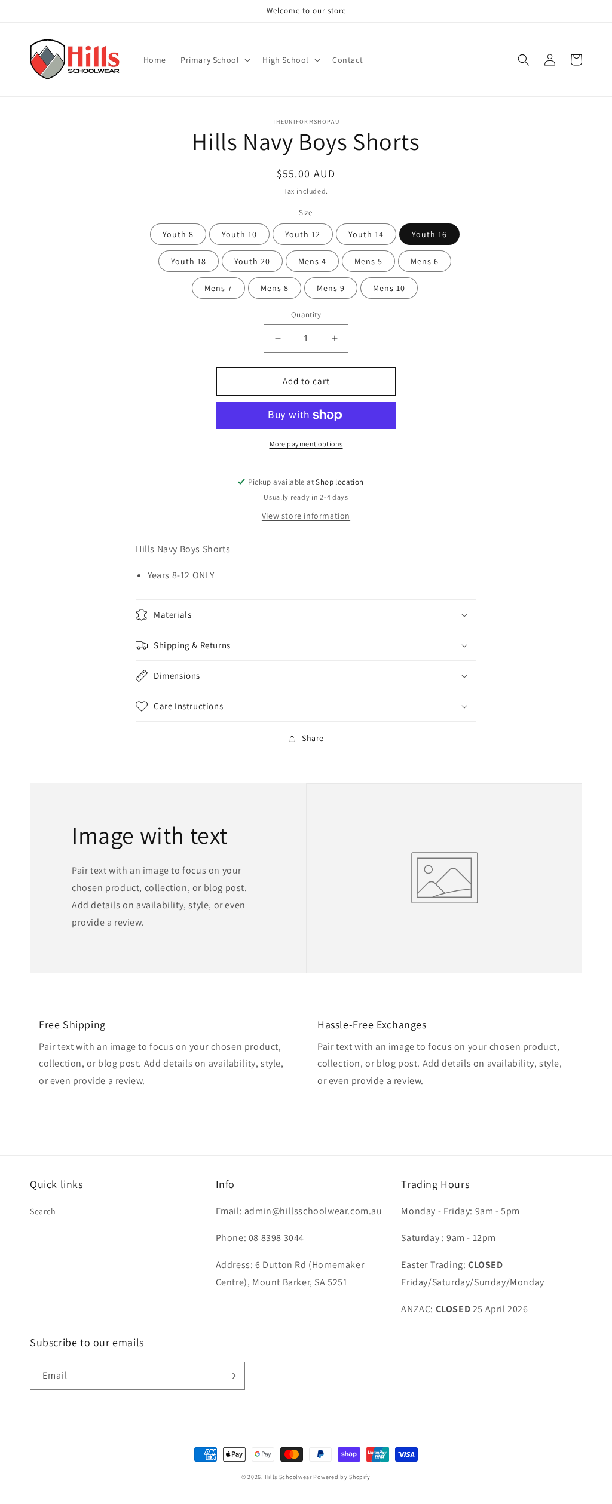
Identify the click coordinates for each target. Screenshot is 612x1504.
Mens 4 (312, 261)
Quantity (306, 315)
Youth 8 (178, 234)
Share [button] (313, 738)
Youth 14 (366, 234)
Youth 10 (239, 234)
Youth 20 (252, 261)
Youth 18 (188, 261)
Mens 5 (368, 261)
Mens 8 (275, 288)
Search (43, 1211)
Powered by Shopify (342, 1477)
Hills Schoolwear (288, 1477)
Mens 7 (218, 288)
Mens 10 (389, 288)
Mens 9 (331, 288)
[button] (214, 59)
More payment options (306, 443)
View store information (306, 515)
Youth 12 (302, 234)
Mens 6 (425, 261)
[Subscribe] (231, 1376)
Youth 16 (429, 234)
